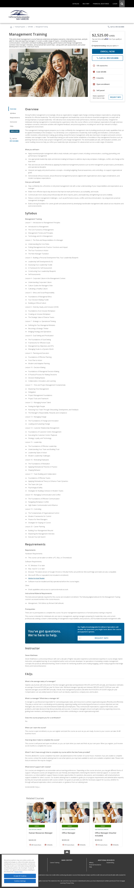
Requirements (15, 118)
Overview (13, 109)
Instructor (13, 122)
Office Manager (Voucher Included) (105, 834)
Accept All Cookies (20, 876)
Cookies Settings (20, 881)
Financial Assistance (95, 865)
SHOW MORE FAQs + (32, 787)
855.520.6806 (14, 141)
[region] (20, 870)
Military (91, 862)
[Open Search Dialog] (122, 3)
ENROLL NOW (107, 51)
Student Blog (110, 862)
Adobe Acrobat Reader (36, 578)
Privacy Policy (70, 883)
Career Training (54, 862)
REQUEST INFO (115, 97)
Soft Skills (30, 27)
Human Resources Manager (40, 833)
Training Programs (20, 27)
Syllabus (13, 113)
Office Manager (68, 833)
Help (90, 867)
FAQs (11, 126)
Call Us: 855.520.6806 (116, 27)
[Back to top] (67, 860)
